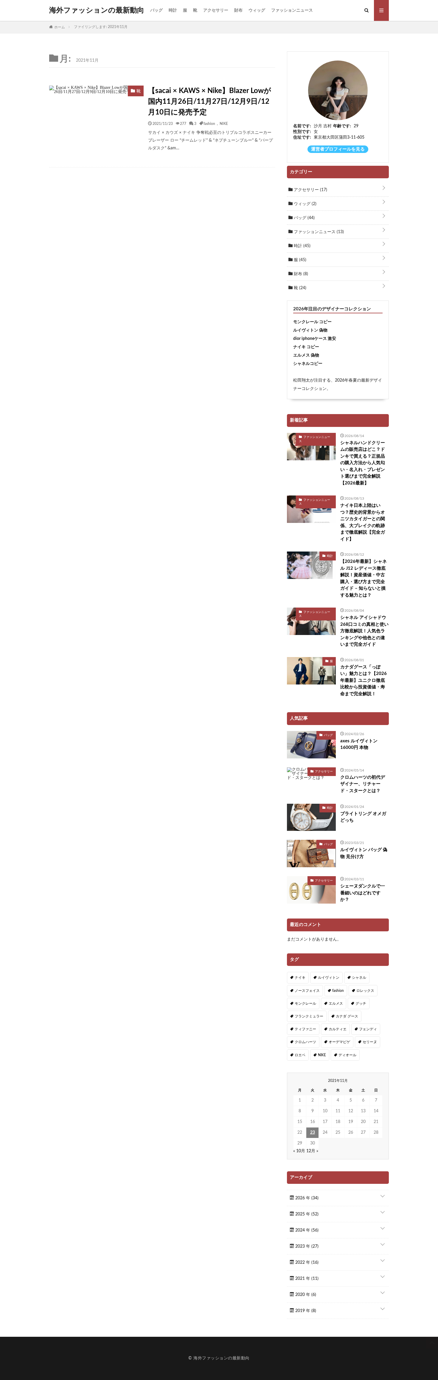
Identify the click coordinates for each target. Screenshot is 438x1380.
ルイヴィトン (328, 977)
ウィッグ (256, 10)
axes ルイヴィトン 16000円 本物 (359, 744)
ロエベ (300, 1055)
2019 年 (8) (305, 1311)
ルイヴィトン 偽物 (310, 330)
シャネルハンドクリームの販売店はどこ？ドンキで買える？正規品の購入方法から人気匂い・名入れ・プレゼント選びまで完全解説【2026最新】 (362, 463)
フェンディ (368, 1029)
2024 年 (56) (306, 1230)
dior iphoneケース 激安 (314, 339)
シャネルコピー (307, 364)
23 (312, 1132)
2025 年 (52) (306, 1214)
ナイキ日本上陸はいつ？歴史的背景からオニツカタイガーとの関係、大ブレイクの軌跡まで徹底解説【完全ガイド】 (362, 522)
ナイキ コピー (306, 347)
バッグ (156, 10)
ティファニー (305, 1029)
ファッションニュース (292, 10)
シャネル (359, 977)
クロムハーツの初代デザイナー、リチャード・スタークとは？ (362, 784)
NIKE (224, 123)
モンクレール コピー (312, 322)
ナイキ (300, 977)
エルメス (336, 1003)
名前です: (302, 126)
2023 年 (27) (306, 1246)
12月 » (312, 1151)
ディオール (347, 1055)
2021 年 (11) (306, 1279)
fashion (209, 123)
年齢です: (342, 126)
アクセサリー (215, 10)
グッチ (360, 1003)
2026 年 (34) (306, 1198)
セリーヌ (370, 1042)
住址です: (302, 137)
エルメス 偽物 (306, 355)
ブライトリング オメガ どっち (363, 817)
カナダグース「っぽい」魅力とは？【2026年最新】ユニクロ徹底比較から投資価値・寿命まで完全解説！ (363, 680)
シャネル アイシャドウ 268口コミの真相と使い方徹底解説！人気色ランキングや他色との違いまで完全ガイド (364, 631)
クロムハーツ (305, 1042)
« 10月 (299, 1151)
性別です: (302, 132)
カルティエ (338, 1029)
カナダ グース (347, 1016)
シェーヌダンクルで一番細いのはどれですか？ (362, 893)
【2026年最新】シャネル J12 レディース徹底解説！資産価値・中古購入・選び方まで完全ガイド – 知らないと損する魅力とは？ (363, 578)
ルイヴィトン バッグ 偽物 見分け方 (363, 853)
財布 (238, 10)
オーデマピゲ (339, 1042)
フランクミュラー (309, 1016)
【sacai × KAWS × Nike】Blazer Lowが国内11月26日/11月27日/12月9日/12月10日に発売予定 (209, 101)
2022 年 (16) (306, 1262)
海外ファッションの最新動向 (96, 10)
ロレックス (365, 990)
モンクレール (305, 1003)
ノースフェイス (307, 990)
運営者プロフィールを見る (338, 149)
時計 (173, 10)
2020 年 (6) (305, 1295)
